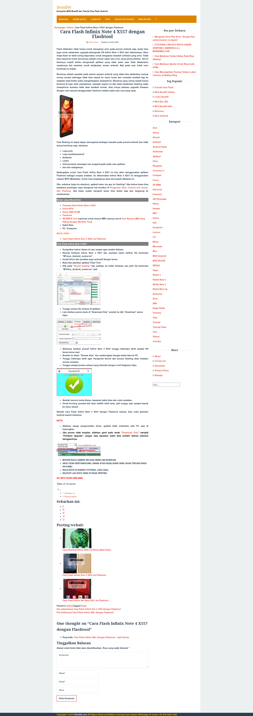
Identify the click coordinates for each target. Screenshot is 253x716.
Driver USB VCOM (71, 211)
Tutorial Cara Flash (164, 87)
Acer (155, 127)
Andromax (158, 151)
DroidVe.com (81, 714)
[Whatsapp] (64, 519)
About (158, 356)
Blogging (157, 165)
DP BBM (157, 184)
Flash (84, 605)
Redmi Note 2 (159, 279)
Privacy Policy (162, 370)
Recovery (159, 111)
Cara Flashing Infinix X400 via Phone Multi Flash (87, 549)
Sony (155, 298)
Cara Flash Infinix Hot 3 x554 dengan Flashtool (89, 608)
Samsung (157, 293)
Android (157, 141)
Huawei (156, 208)
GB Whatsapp (159, 198)
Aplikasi (157, 156)
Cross (156, 180)
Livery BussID (162, 96)
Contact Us (160, 360)
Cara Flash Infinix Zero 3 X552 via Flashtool (84, 238)
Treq (155, 317)
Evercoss (157, 189)
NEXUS (156, 265)
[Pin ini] (64, 513)
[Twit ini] (64, 509)
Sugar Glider (159, 308)
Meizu (156, 241)
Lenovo (156, 232)
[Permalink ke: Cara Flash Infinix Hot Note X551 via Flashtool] (77, 588)
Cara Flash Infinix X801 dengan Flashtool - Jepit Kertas (101, 637)
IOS (154, 222)
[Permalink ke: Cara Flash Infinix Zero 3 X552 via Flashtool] (77, 563)
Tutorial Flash (159, 327)
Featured (157, 194)
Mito (155, 251)
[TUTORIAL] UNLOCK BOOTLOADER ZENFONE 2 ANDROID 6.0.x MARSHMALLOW (172, 48)
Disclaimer (160, 365)
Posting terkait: (70, 496)
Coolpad (157, 175)
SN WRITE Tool (70, 218)
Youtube (157, 341)
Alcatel (156, 137)
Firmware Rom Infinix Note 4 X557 (79, 205)
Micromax (157, 246)
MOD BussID (159, 260)
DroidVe (64, 7)
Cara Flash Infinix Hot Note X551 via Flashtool (85, 600)
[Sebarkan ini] (63, 506)
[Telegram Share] (64, 516)
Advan (156, 132)
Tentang (157, 312)
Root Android (161, 115)
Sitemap (159, 375)
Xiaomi (156, 336)
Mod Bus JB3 (161, 101)
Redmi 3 (157, 274)
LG (154, 236)
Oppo (155, 270)
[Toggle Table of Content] (59, 490)
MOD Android (159, 255)
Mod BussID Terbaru (165, 92)
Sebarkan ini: (69, 493)
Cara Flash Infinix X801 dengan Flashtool (85, 612)
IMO (155, 213)
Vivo (155, 331)
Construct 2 (158, 170)
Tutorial (156, 322)
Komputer (158, 227)
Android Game (160, 146)
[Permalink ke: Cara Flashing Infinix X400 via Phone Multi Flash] (77, 537)
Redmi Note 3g (160, 288)
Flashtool (67, 215)
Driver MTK (68, 208)
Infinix (70, 605)
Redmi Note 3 (159, 284)
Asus (155, 160)
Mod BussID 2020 (163, 106)
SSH (155, 303)
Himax (156, 203)
